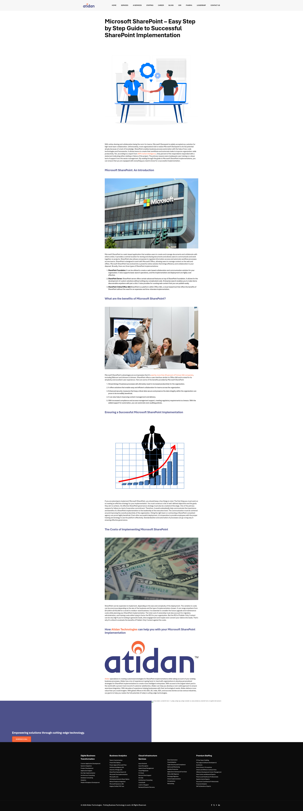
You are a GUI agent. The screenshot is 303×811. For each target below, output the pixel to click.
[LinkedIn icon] (219, 805)
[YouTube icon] (216, 805)
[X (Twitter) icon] (214, 805)
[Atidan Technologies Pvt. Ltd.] (89, 5)
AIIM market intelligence (147, 154)
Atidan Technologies (124, 629)
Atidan (107, 679)
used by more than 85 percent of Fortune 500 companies (172, 375)
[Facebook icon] (211, 805)
